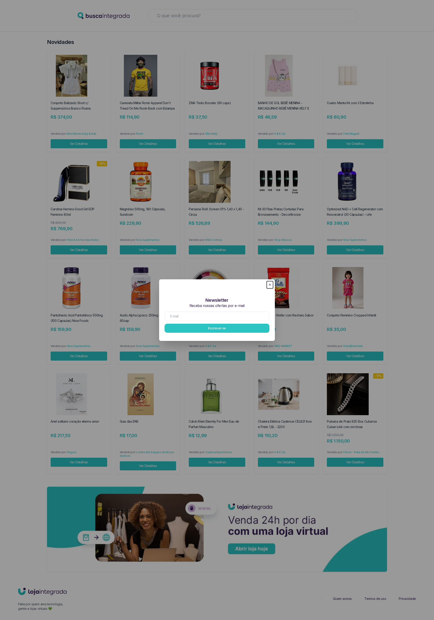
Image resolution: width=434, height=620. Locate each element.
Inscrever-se (217, 328)
